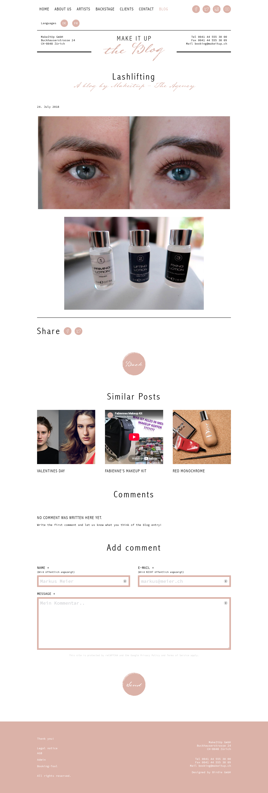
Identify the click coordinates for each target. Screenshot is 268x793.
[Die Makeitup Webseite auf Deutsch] (64, 23)
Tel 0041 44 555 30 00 (209, 37)
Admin (41, 759)
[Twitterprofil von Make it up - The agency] (206, 9)
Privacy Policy (150, 655)
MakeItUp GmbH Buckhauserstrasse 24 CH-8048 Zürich (58, 40)
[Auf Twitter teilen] (78, 331)
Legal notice (47, 748)
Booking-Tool (47, 766)
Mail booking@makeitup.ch (206, 43)
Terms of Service (178, 655)
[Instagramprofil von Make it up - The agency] (217, 9)
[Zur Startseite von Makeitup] (134, 48)
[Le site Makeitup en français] (76, 23)
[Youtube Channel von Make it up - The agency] (227, 9)
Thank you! (45, 738)
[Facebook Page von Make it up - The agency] (196, 9)
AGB (39, 753)
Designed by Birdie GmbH (211, 772)
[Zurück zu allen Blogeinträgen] (134, 364)
